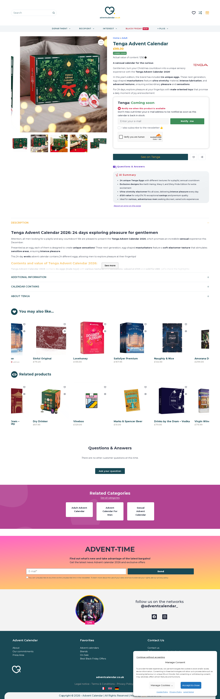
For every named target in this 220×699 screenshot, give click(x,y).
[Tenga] (200, 64)
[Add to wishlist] (193, 157)
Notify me (187, 121)
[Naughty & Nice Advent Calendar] (156, 338)
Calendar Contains (25, 286)
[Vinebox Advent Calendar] (76, 400)
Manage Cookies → (162, 685)
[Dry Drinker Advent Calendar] (35, 400)
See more (110, 265)
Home (116, 38)
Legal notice (82, 684)
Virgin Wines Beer (190, 421)
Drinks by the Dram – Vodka (156, 421)
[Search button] (54, 13)
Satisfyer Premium (110, 358)
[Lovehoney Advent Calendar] (76, 338)
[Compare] (200, 12)
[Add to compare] (202, 157)
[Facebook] (154, 616)
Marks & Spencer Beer (112, 421)
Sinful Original (26, 358)
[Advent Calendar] (110, 688)
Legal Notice (188, 692)
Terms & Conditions (103, 684)
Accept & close (191, 685)
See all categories (110, 497)
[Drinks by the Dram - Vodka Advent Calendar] (156, 400)
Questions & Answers (131, 166)
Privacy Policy (176, 692)
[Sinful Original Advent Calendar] (35, 338)
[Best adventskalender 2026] (117, 688)
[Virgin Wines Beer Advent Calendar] (197, 400)
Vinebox (63, 421)
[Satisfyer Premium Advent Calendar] (116, 338)
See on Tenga (150, 157)
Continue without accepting (150, 657)
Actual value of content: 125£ (129, 57)
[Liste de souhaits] (194, 13)
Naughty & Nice (148, 358)
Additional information (28, 277)
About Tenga (20, 296)
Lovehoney (65, 358)
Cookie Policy (162, 692)
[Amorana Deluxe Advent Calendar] (197, 338)
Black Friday (137, 28)
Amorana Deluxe (189, 358)
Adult (124, 38)
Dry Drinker (24, 421)
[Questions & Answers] (115, 167)
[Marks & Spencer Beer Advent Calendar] (116, 400)
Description (20, 222)
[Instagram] (164, 616)
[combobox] (31, 13)
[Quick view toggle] (49, 331)
